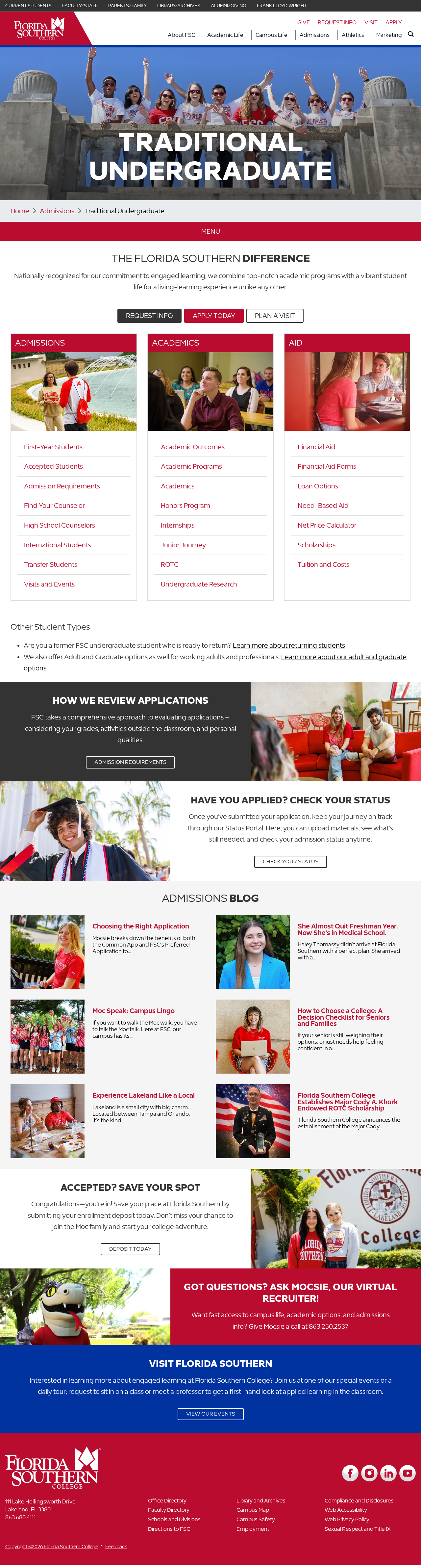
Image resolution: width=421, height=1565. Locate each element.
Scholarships (316, 545)
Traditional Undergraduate (124, 211)
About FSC (181, 35)
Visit (371, 22)
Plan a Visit (275, 315)
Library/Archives (178, 5)
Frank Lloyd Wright (282, 5)
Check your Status (290, 861)
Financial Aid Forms (327, 466)
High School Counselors (59, 525)
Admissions (315, 35)
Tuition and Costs (323, 564)
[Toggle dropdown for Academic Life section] (245, 35)
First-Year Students (53, 447)
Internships (177, 525)
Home (20, 211)
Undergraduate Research (199, 584)
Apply (393, 22)
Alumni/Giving (228, 5)
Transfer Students (50, 564)
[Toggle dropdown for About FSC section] (197, 35)
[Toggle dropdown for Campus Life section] (289, 35)
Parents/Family (127, 5)
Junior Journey (183, 545)
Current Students (28, 5)
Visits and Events (49, 584)
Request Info (337, 22)
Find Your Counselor (54, 505)
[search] (411, 34)
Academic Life (225, 35)
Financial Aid (316, 447)
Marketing (389, 35)
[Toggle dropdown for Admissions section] (332, 35)
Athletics (353, 35)
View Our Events (210, 1414)
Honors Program (185, 505)
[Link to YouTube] (407, 1473)
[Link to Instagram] (369, 1473)
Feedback (116, 1546)
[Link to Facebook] (350, 1473)
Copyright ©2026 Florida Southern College (51, 1546)
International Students (57, 545)
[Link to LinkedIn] (388, 1473)
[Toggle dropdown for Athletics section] (366, 35)
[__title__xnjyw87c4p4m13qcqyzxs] (39, 28)
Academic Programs (191, 466)
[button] (210, 231)
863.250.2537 (328, 1326)
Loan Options (318, 486)
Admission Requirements (62, 486)
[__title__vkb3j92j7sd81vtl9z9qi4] (66, 1486)
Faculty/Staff (80, 5)
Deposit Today (130, 1249)
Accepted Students (53, 466)
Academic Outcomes (193, 447)
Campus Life (271, 35)
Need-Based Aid (323, 505)
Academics (177, 486)
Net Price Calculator (327, 525)
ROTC (170, 564)
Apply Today (214, 315)
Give (303, 22)
